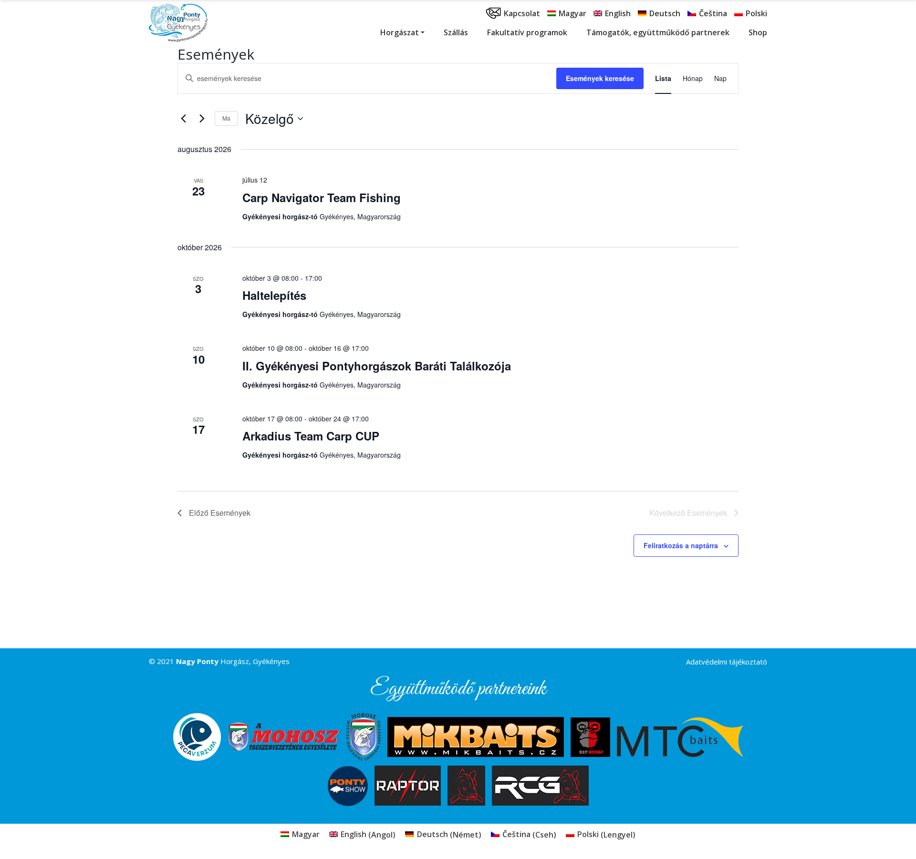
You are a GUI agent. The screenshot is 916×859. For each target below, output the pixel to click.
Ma (226, 118)
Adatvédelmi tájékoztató (726, 661)
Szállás (456, 32)
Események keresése (600, 78)
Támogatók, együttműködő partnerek (657, 32)
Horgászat (399, 32)
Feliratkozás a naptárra (681, 545)
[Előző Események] (183, 118)
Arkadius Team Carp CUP (310, 436)
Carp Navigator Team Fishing (321, 197)
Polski (756, 13)
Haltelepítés (274, 295)
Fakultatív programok (527, 32)
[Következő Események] (202, 118)
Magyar (572, 13)
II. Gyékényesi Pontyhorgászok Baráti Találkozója (376, 366)
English (618, 13)
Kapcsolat (522, 13)
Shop (758, 32)
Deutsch (664, 13)
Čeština (713, 13)
